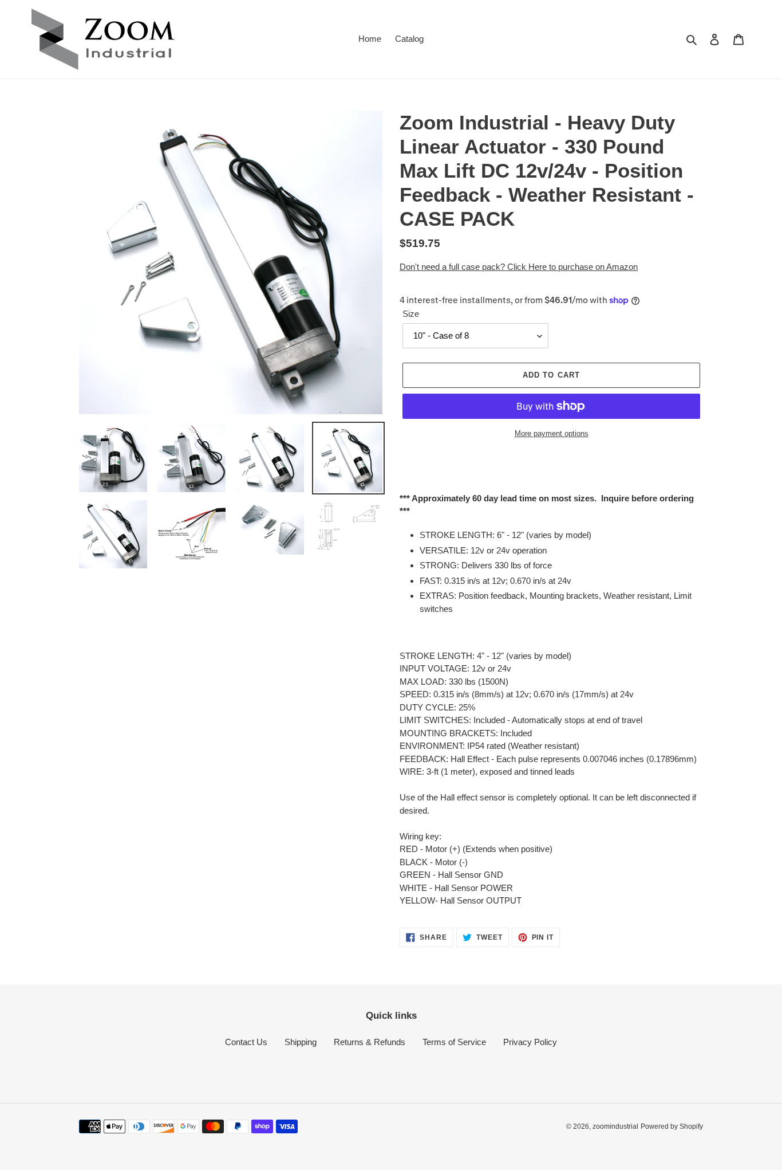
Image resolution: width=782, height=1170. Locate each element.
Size (410, 314)
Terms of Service (454, 1042)
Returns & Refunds (369, 1042)
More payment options (552, 433)
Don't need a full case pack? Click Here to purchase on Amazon (519, 267)
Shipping (301, 1042)
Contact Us (246, 1042)
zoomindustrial (615, 1126)
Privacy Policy (530, 1042)
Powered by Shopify (672, 1126)
